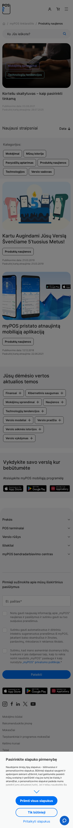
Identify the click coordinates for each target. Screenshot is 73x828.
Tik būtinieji (36, 812)
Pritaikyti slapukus (36, 821)
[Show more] (36, 790)
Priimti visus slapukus (36, 801)
